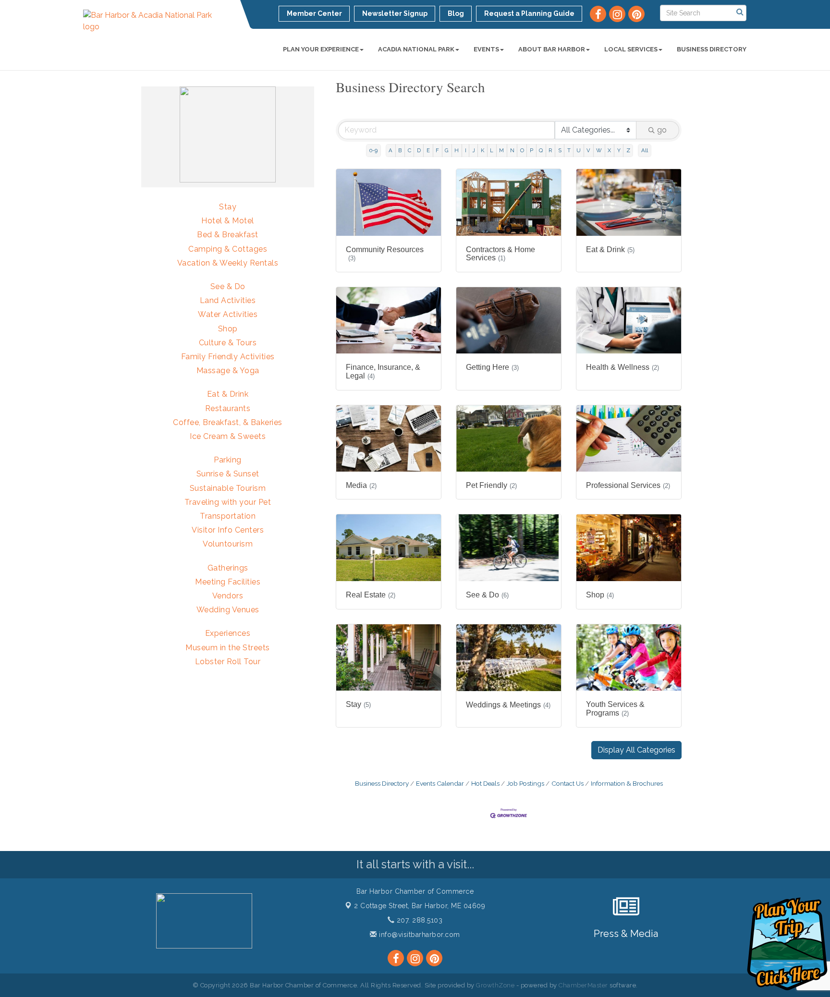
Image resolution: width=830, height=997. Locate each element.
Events (486, 49)
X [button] (609, 150)
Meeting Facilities (227, 581)
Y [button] (619, 150)
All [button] (644, 150)
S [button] (559, 150)
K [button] (482, 150)
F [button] (437, 150)
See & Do (227, 286)
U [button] (578, 150)
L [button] (491, 150)
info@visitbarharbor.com (418, 934)
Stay (227, 206)
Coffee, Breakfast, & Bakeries (227, 422)
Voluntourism (228, 543)
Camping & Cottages (227, 249)
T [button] (569, 150)
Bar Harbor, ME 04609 (419, 906)
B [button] (400, 150)
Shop (228, 328)
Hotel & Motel (227, 220)
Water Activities (227, 314)
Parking (228, 459)
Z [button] (628, 150)
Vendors (228, 595)
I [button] (465, 150)
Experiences (228, 633)
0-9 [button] (373, 150)
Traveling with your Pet (227, 502)
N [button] (512, 150)
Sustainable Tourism (228, 488)
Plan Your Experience (321, 49)
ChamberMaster (583, 985)
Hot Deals (485, 783)
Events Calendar (440, 783)
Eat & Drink (228, 394)
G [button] (447, 150)
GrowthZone (495, 985)
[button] (636, 750)
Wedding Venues (227, 609)
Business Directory (711, 49)
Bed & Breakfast (227, 234)
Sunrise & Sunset (227, 473)
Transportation (228, 516)
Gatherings (228, 567)
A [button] (390, 150)
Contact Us (567, 783)
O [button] (522, 150)
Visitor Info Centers (228, 530)
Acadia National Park (416, 49)
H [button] (456, 150)
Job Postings (525, 783)
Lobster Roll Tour (228, 661)
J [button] (473, 150)
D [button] (419, 150)
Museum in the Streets (227, 647)
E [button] (428, 150)
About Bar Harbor (551, 49)
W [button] (599, 150)
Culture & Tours (228, 342)
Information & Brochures (627, 783)
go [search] (662, 129)
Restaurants (228, 408)
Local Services (631, 49)
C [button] (409, 150)
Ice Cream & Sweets (228, 436)
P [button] (531, 150)
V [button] (588, 150)
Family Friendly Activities (228, 356)
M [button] (501, 150)
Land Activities (228, 300)
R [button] (550, 150)
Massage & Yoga (227, 370)
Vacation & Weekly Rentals (228, 262)
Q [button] (541, 150)
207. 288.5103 (418, 920)
